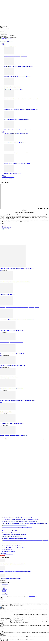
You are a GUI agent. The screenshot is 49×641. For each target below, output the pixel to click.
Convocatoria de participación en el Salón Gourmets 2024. (11, 342)
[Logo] (3, 41)
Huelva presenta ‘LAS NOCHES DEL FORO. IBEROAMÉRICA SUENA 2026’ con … (21, 109)
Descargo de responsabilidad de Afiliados (8, 177)
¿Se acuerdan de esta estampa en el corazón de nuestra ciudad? (14, 538)
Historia (3, 45)
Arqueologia (7, 46)
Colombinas (10, 133)
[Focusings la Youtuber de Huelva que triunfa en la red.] (2, 576)
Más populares (4, 226)
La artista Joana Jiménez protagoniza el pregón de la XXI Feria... (13, 365)
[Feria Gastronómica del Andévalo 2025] (6, 292)
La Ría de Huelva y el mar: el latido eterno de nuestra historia (14, 534)
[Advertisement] (24, 237)
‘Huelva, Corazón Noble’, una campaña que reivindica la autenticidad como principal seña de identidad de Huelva (24, 523)
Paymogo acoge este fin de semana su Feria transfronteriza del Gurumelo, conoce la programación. (19, 307)
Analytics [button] (1, 630)
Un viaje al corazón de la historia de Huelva (12, 86)
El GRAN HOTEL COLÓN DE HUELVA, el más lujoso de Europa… (17, 76)
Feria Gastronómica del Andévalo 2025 (7, 294)
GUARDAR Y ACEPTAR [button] (4, 640)
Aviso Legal (4, 176)
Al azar (3, 229)
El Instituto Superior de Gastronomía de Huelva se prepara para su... (13, 435)
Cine (6, 89)
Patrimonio (16, 46)
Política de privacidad (3, 32)
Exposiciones (15, 89)
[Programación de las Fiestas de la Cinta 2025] (9, 171)
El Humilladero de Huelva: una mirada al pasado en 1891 (15, 56)
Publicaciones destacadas (5, 225)
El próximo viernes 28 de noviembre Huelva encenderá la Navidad (17, 163)
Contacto (3, 175)
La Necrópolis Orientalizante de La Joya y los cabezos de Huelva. (13, 563)
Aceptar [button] (36, 596)
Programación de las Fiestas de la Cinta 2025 (12, 173)
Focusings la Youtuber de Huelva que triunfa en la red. (10, 578)
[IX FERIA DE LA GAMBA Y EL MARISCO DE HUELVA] (8, 328)
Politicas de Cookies (32, 596)
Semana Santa (26, 133)
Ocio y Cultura (4, 88)
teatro (19, 89)
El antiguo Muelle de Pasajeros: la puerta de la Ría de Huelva (14, 547)
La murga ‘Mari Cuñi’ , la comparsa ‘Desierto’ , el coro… (15, 142)
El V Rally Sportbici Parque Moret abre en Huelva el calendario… (17, 119)
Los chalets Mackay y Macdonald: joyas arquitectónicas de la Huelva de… (18, 66)
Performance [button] (2, 627)
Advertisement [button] (2, 634)
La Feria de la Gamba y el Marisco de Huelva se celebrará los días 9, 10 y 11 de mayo (16, 268)
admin (1, 270)
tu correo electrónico (12, 35)
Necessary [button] (1, 606)
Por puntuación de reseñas (6, 228)
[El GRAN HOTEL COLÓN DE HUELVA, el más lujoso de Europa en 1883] (9, 74)
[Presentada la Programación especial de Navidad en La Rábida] (9, 151)
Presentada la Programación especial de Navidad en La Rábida (16, 153)
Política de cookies (5, 594)
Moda (18, 89)
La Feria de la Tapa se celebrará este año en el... (9, 376)
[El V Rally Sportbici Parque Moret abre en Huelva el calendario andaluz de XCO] (9, 117)
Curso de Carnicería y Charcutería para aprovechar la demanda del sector (14, 281)
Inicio (3, 43)
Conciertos (8, 89)
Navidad (16, 133)
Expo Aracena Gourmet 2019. (6, 411)
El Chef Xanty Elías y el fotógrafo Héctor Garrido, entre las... (12, 423)
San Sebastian (21, 133)
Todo (4, 46)
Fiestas (3, 132)
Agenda (3, 44)
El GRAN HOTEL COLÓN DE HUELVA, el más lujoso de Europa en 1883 (17, 527)
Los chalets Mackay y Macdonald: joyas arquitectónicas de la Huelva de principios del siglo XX (20, 519)
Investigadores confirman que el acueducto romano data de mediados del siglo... (15, 571)
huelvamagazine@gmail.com (8, 554)
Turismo (21, 89)
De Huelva (3, 131)
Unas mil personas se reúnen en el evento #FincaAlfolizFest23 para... (13, 353)
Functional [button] (1, 623)
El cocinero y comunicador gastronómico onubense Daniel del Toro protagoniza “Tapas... (17, 400)
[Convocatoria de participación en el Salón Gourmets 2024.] (8, 340)
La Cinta (13, 133)
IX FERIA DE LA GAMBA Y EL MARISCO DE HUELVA (11, 330)
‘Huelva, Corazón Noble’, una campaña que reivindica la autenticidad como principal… (21, 98)
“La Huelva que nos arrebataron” (8, 551)
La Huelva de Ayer (12, 46)
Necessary (2, 607)
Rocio (18, 133)
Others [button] (1, 637)
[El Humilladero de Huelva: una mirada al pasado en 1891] (9, 54)
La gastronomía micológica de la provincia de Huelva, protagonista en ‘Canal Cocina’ (17, 319)
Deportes (11, 89)
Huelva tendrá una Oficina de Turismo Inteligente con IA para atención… (18, 129)
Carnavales (7, 133)
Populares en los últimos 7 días (6, 227)
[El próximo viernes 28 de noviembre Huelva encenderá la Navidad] (9, 161)
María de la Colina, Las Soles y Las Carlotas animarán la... (11, 388)
